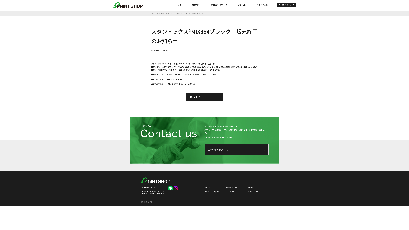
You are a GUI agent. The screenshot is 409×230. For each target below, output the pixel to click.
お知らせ (250, 187)
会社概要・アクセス (232, 187)
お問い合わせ (230, 192)
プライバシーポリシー (254, 192)
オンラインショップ (211, 192)
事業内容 (207, 187)
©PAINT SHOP (146, 202)
